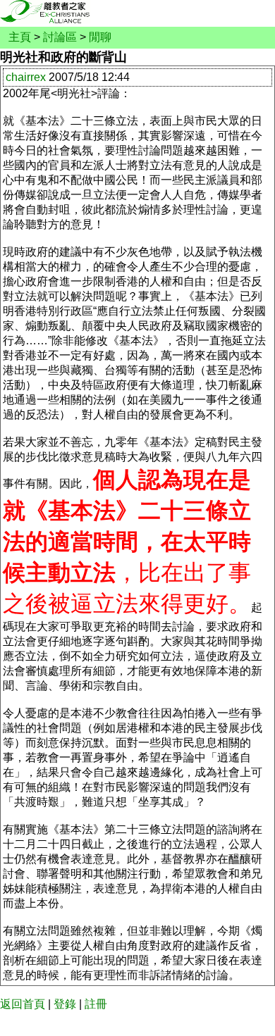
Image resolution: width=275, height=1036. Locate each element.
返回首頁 (22, 1004)
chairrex (26, 77)
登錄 (65, 1004)
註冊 (96, 1004)
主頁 (19, 37)
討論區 (60, 37)
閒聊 (100, 37)
